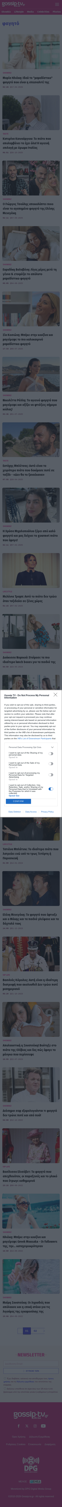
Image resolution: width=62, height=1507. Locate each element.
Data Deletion (15, 812)
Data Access (31, 812)
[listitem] (31, 747)
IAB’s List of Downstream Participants (34, 738)
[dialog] (31, 753)
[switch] (51, 753)
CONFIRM (18, 801)
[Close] (56, 695)
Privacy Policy (47, 812)
